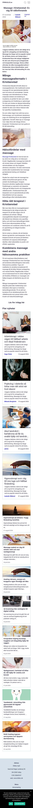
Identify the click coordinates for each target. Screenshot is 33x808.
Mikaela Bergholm (10, 401)
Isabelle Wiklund (9, 496)
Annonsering (16, 787)
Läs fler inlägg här (16, 302)
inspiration (27, 15)
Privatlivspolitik (20, 803)
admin (6, 449)
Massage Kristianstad (9, 157)
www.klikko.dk (18, 778)
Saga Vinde (8, 354)
